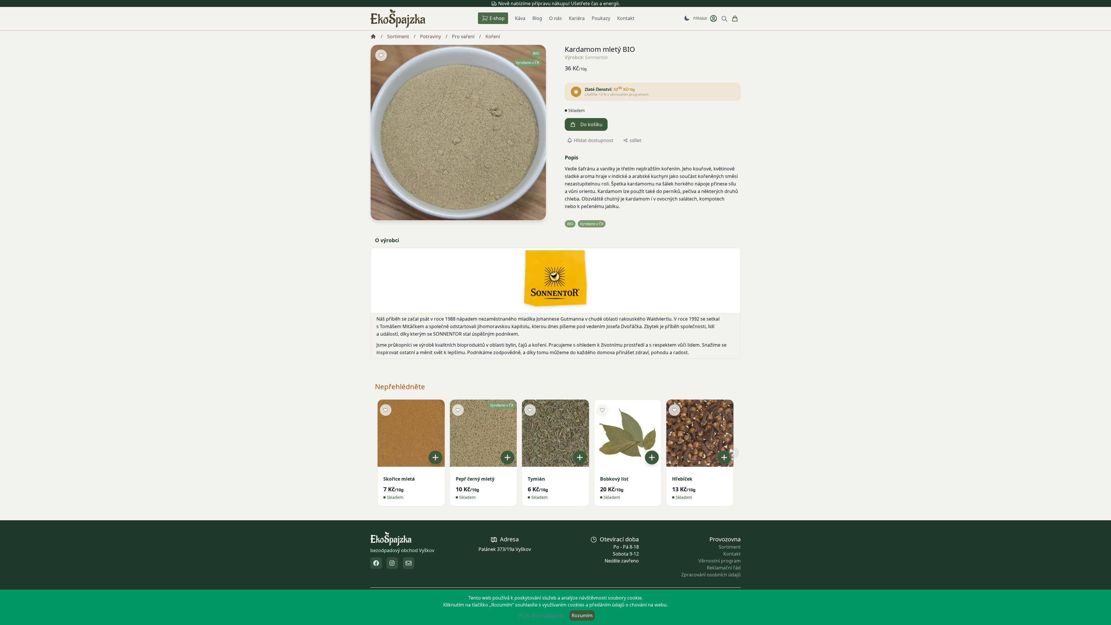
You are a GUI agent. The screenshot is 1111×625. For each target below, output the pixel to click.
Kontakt (732, 554)
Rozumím (582, 615)
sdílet (635, 140)
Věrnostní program (719, 561)
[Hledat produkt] (724, 18)
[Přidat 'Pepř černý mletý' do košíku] (507, 457)
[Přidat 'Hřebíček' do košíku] (724, 457)
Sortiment (730, 547)
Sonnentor (596, 57)
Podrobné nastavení (541, 615)
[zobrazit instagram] (392, 563)
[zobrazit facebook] (376, 563)
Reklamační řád (724, 568)
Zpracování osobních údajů (711, 574)
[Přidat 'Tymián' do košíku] (580, 457)
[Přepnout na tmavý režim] (687, 18)
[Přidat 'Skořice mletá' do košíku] (435, 457)
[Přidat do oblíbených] (381, 55)
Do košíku (591, 124)
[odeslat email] (408, 563)
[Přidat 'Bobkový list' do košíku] (652, 457)
